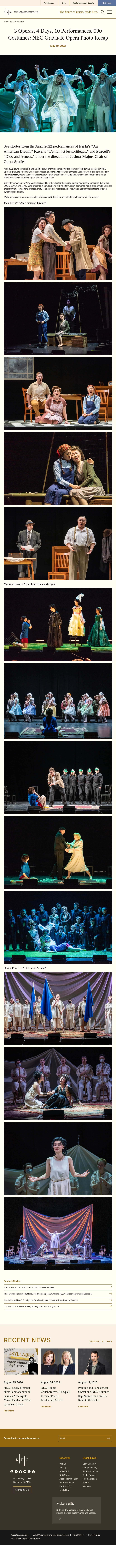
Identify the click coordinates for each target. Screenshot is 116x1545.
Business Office (66, 1483)
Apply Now (64, 1490)
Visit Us (62, 1464)
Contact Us (22, 1489)
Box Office (64, 1471)
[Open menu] (109, 11)
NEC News (64, 1475)
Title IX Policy (78, 1535)
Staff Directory (89, 1464)
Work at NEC (65, 1486)
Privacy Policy (94, 1535)
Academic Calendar (68, 1479)
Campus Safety (90, 1468)
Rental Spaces (89, 1475)
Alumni (86, 1483)
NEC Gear (87, 1486)
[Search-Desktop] (102, 12)
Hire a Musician (90, 1479)
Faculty (62, 1468)
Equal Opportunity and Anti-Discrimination (51, 1535)
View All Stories (100, 1342)
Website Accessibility (20, 1535)
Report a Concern (91, 1471)
